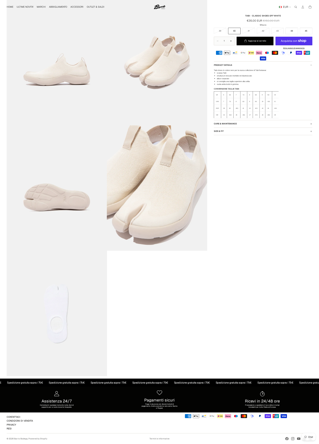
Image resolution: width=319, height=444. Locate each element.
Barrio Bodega (21, 438)
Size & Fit (219, 131)
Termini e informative (159, 438)
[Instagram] (293, 439)
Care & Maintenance (225, 123)
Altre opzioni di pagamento (294, 48)
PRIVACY (11, 424)
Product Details (223, 65)
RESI (9, 428)
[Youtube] (299, 439)
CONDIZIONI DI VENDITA (20, 420)
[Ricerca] (295, 7)
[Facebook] (287, 439)
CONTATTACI (13, 416)
